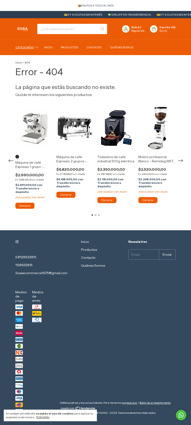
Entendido (42, 417)
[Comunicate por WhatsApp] (181, 415)
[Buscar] (102, 29)
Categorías (24, 47)
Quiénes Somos (121, 47)
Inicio (48, 47)
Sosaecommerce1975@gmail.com (41, 273)
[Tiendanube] (78, 409)
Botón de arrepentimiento (155, 402)
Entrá (135, 27)
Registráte (137, 30)
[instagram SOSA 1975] (17, 242)
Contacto (94, 47)
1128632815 (24, 265)
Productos (69, 47)
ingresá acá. (129, 402)
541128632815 (25, 257)
